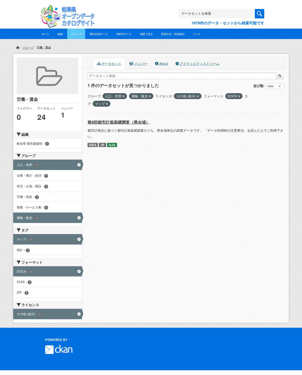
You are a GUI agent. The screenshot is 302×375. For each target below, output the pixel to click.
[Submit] (280, 76)
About (163, 63)
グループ (76, 34)
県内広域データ (99, 34)
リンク (197, 34)
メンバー (140, 63)
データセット (111, 63)
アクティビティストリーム (199, 63)
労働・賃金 (44, 47)
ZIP (103, 144)
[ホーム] (17, 47)
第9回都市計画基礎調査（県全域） (119, 122)
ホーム (45, 34)
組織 (60, 34)
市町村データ (124, 34)
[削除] (123, 96)
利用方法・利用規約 (173, 34)
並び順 (258, 85)
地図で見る (146, 34)
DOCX (92, 144)
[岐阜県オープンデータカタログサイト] (66, 8)
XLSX (112, 144)
